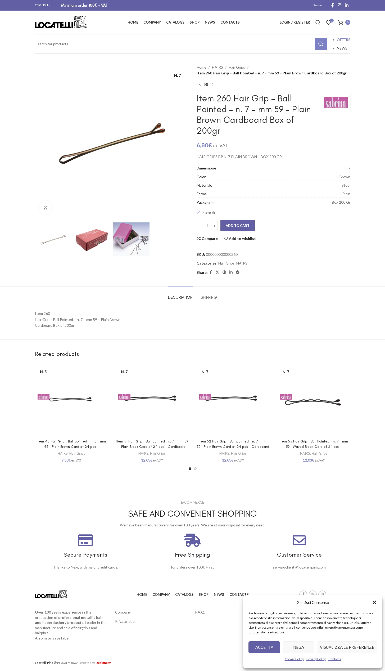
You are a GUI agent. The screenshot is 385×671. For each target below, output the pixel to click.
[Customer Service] (299, 540)
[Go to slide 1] (190, 468)
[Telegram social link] (237, 272)
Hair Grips (237, 67)
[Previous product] (200, 85)
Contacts (334, 659)
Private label (125, 621)
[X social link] (217, 272)
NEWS (342, 48)
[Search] (318, 22)
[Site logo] (61, 22)
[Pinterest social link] (224, 272)
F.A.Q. (200, 612)
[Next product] (212, 85)
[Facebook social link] (332, 5)
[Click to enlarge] (45, 207)
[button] (374, 602)
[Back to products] (206, 85)
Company (123, 612)
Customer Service (299, 554)
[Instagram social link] (339, 5)
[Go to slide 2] (195, 468)
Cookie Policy (294, 659)
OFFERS (343, 39)
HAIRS (217, 67)
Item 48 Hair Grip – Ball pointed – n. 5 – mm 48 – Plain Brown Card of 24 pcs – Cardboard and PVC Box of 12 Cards (71, 446)
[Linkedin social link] (346, 5)
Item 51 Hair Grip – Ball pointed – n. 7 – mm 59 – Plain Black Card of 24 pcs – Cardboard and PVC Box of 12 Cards (152, 446)
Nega (298, 647)
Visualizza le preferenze (347, 647)
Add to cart (238, 225)
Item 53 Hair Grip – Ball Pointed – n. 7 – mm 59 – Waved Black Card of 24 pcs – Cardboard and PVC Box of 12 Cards (314, 446)
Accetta (264, 647)
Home (201, 67)
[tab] (180, 295)
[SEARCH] (321, 44)
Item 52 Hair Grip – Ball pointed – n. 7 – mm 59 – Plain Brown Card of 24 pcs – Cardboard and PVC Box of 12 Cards (233, 446)
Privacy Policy (316, 659)
